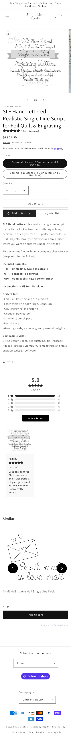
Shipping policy (55, 732)
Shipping (6, 142)
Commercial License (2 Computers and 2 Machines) (35, 174)
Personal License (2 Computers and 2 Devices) (35, 163)
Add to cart (36, 614)
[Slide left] (27, 100)
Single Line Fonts (21, 726)
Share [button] (9, 361)
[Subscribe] (54, 663)
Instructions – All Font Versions (23, 286)
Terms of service (36, 732)
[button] (7, 16)
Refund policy (58, 726)
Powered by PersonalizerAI (54, 625)
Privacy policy (18, 732)
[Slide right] (44, 100)
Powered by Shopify (39, 726)
